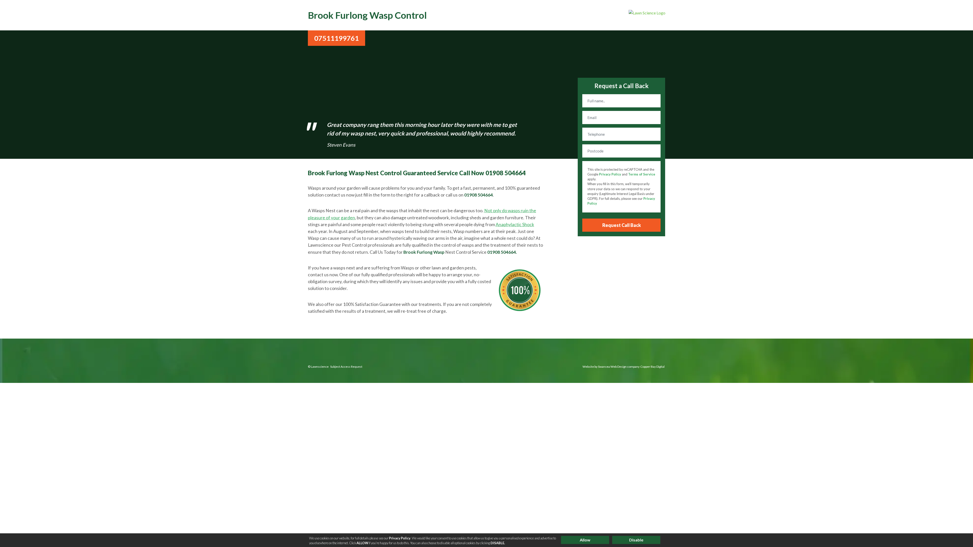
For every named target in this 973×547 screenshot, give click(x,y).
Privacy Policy (610, 174)
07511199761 (336, 38)
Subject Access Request (346, 366)
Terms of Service (641, 174)
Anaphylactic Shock (515, 224)
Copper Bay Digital (652, 366)
